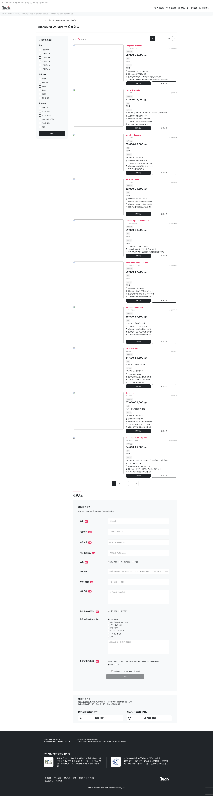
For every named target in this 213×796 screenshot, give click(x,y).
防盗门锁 (45, 82)
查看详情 (164, 83)
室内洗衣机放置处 (48, 119)
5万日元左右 (46, 57)
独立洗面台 (46, 111)
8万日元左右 (46, 69)
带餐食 (44, 79)
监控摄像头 (46, 98)
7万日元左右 (46, 65)
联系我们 (138, 83)
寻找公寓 (51, 20)
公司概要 (91, 778)
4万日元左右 (46, 53)
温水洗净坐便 (46, 115)
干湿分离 (45, 108)
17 (169, 38)
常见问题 (66, 778)
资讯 (74, 778)
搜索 (52, 133)
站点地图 (59, 781)
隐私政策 (48, 781)
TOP (45, 20)
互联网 (44, 86)
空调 (43, 127)
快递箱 (44, 90)
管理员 (44, 94)
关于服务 (48, 778)
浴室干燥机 (46, 123)
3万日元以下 (46, 50)
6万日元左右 (46, 61)
